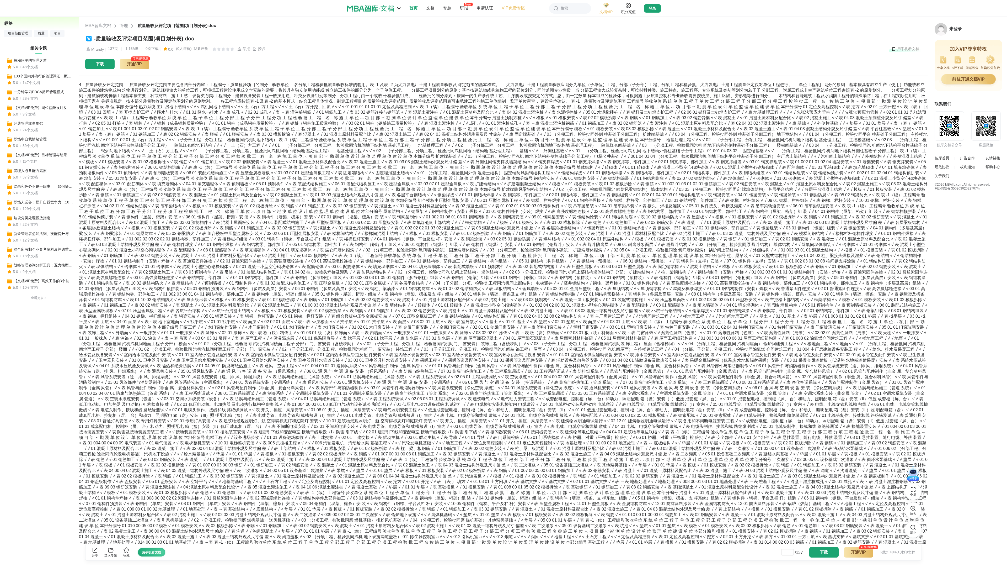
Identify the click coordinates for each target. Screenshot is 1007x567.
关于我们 (942, 176)
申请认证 (484, 8)
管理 (124, 25)
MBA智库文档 (98, 25)
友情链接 (992, 158)
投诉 (261, 49)
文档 (430, 8)
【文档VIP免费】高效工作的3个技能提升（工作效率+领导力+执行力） (44, 281)
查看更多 (37, 298)
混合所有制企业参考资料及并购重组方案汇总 (44, 249)
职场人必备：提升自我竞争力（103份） (44, 202)
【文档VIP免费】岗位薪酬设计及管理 (44, 108)
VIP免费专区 (513, 8)
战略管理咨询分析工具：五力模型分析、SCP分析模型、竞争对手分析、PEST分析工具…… (44, 265)
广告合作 (967, 158)
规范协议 (942, 167)
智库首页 (942, 158)
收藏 (126, 555)
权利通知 (967, 167)
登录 (652, 8)
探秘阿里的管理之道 (30, 60)
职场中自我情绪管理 (30, 139)
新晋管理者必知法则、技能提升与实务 (44, 234)
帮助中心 (992, 167)
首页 (413, 8)
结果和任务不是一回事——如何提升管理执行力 (44, 186)
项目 (57, 33)
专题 (447, 8)
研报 (464, 8)
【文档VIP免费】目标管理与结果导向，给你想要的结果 (44, 155)
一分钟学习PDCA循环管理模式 (39, 92)
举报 (246, 49)
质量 (41, 33)
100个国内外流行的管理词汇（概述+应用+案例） (44, 76)
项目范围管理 (18, 33)
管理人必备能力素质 (30, 171)
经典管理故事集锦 (28, 123)
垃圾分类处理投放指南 (32, 218)
